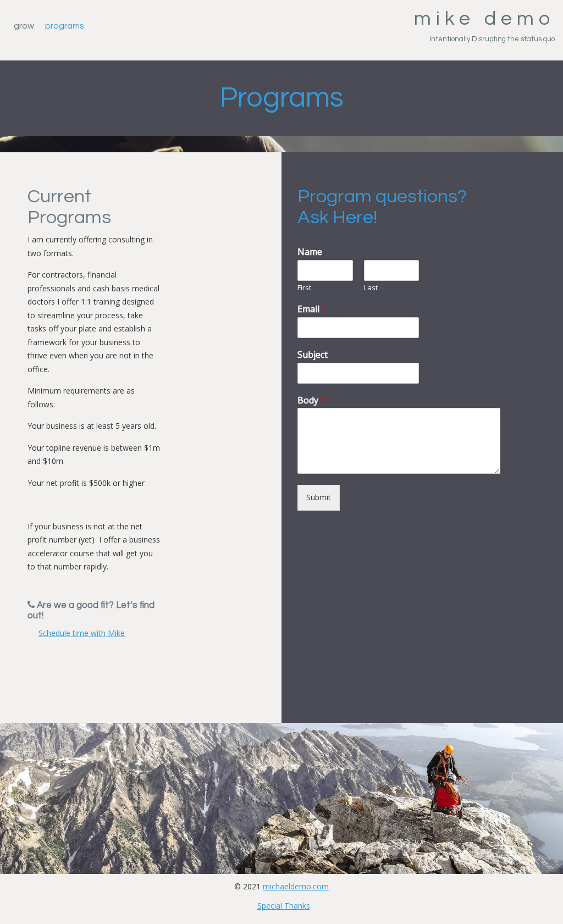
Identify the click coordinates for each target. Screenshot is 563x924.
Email (312, 309)
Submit (318, 497)
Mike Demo (484, 18)
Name (309, 252)
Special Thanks (283, 905)
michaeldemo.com (296, 886)
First (304, 287)
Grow (24, 25)
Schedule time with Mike (81, 633)
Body (311, 400)
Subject (312, 355)
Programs (64, 25)
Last (371, 287)
